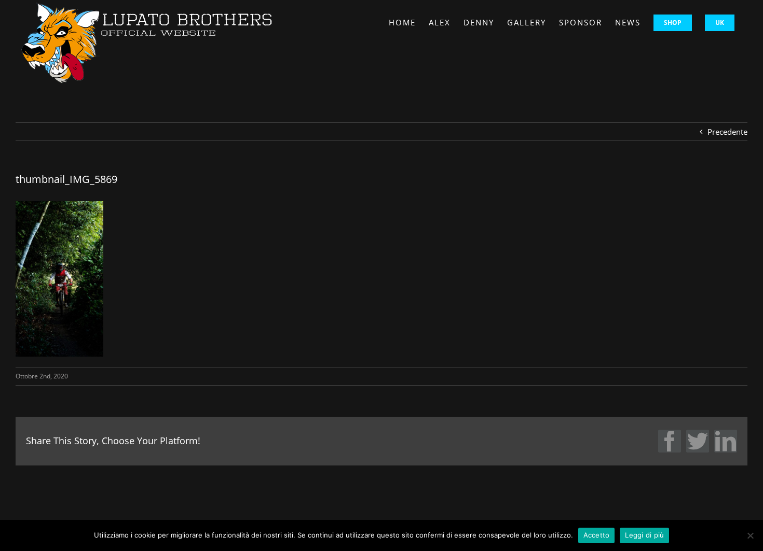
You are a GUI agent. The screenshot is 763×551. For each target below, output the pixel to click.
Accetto (596, 535)
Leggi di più (644, 535)
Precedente (727, 131)
